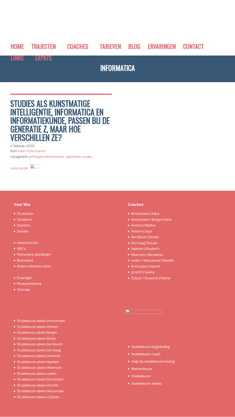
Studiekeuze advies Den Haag (39, 350)
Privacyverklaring (29, 283)
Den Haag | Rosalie (144, 243)
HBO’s (21, 248)
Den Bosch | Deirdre (145, 237)
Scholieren (24, 219)
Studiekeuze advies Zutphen (38, 397)
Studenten (25, 213)
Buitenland (25, 260)
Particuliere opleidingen (34, 254)
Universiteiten (27, 242)
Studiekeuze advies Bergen (37, 332)
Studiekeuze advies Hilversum (39, 367)
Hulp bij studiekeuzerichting (153, 361)
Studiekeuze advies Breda (36, 338)
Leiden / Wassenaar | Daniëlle (152, 260)
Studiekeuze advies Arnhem (38, 326)
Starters (23, 225)
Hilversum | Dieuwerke (147, 254)
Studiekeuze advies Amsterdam (41, 320)
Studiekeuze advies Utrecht (37, 385)
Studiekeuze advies (146, 383)
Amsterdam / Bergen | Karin (151, 219)
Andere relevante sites (34, 266)
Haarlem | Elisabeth (145, 248)
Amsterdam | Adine (145, 213)
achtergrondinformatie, (47, 156)
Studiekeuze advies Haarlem (38, 361)
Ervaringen (24, 277)
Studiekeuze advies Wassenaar (40, 391)
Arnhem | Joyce (141, 231)
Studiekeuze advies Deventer (39, 355)
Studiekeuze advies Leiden (36, 373)
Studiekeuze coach (145, 354)
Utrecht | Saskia (142, 272)
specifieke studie (79, 156)
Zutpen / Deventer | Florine (150, 278)
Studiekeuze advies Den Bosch (39, 344)
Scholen (22, 231)
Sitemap (23, 289)
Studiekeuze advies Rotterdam (40, 379)
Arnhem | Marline (143, 225)
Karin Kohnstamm (32, 151)
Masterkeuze (141, 368)
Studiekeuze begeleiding (150, 346)
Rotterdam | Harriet (145, 266)
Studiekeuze (141, 376)
